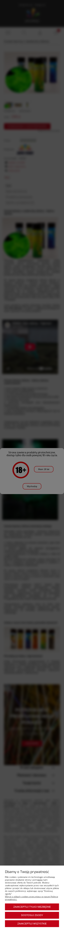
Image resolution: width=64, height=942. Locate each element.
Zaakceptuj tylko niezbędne (32, 906)
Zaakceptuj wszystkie (32, 923)
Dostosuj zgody (32, 915)
